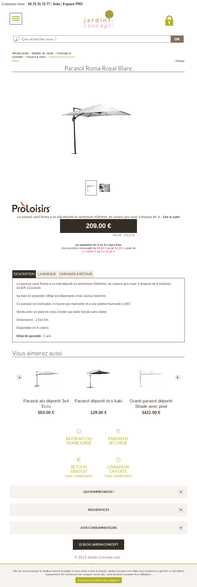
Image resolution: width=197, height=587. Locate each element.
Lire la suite (171, 217)
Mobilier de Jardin (43, 53)
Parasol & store (36, 56)
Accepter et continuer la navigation (98, 580)
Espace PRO (73, 4)
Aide (56, 4)
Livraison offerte (118, 471)
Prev (19, 377)
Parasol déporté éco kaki (98, 401)
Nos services (98, 509)
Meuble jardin (20, 53)
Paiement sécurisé (118, 441)
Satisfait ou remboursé (79, 441)
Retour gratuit (79, 471)
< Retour (179, 60)
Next (177, 377)
